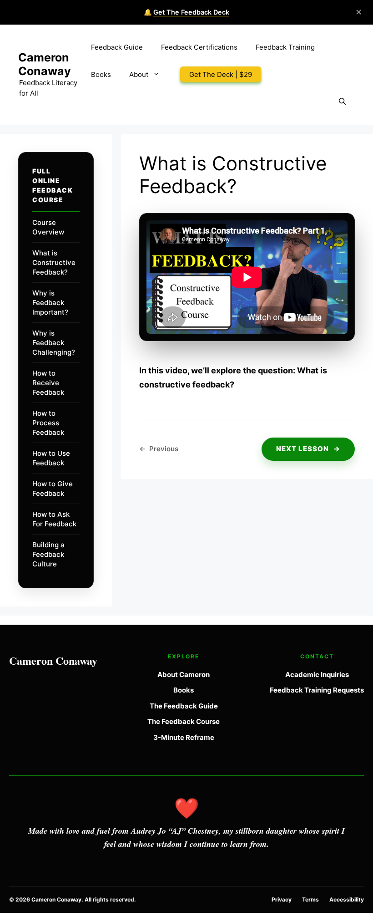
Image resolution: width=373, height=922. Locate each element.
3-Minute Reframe (183, 737)
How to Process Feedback (48, 423)
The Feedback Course (183, 721)
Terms (310, 899)
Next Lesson (308, 448)
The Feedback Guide (184, 706)
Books (101, 74)
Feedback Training (285, 47)
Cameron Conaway (44, 64)
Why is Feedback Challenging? (53, 343)
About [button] (138, 74)
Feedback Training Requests (317, 690)
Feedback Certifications (199, 47)
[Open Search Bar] (342, 102)
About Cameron (183, 674)
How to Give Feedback (52, 488)
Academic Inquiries (317, 674)
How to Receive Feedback (48, 383)
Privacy (282, 899)
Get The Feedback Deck (191, 12)
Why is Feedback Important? (50, 302)
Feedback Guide (117, 47)
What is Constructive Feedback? (54, 262)
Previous (158, 448)
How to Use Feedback (51, 458)
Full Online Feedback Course (52, 185)
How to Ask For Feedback (54, 519)
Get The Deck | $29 (220, 74)
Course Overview (48, 227)
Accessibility (346, 899)
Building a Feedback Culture (48, 554)
